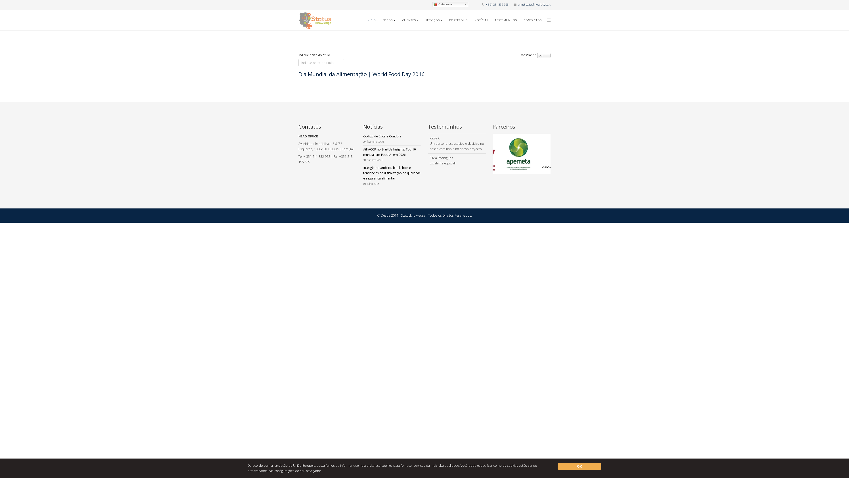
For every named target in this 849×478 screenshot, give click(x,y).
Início (371, 20)
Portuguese (445, 4)
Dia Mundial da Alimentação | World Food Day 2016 (361, 74)
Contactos (533, 20)
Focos (387, 20)
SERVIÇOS (432, 20)
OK (579, 466)
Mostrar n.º (528, 55)
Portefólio (458, 20)
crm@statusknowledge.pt (534, 4)
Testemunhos (506, 20)
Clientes (409, 20)
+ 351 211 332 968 (497, 4)
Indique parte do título (314, 55)
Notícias (481, 20)
